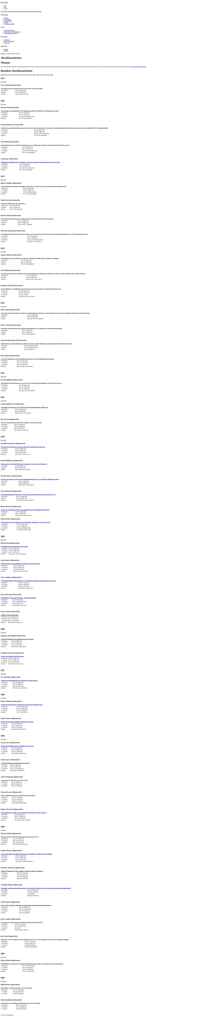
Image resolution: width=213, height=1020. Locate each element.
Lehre (3, 27)
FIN (5, 7)
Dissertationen (7, 21)
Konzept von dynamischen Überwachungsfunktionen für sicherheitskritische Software (25, 510)
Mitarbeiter (7, 40)
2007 (33, 75)
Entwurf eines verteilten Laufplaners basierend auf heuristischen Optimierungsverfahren (26, 905)
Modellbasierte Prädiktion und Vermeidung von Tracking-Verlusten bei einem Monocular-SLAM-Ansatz (30, 162)
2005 (41, 75)
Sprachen (4, 46)
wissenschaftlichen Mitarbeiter (138, 66)
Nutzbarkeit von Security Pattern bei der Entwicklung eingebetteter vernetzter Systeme (25, 522)
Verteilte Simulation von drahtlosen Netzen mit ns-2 (15, 763)
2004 (44, 75)
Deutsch (6, 51)
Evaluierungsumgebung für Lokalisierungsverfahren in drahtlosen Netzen (22, 704)
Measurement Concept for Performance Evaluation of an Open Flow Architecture (24, 464)
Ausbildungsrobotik (9, 24)
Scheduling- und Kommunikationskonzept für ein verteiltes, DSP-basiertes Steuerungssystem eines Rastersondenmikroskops (36, 888)
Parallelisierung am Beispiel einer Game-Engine (14, 546)
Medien (6, 22)
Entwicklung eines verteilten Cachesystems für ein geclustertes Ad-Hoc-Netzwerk (23, 812)
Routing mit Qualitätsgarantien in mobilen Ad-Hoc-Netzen (17, 746)
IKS (5, 5)
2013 (12, 75)
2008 (30, 75)
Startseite (3, 53)
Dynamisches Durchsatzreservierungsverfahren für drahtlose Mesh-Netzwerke (23, 447)
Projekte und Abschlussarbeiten (12, 32)
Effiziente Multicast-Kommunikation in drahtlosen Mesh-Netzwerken (20, 563)
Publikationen (7, 19)
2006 (37, 75)
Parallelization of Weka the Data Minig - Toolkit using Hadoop (18, 598)
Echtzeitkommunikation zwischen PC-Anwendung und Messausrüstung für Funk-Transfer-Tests (28, 494)
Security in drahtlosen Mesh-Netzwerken (12, 656)
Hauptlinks (4, 2)
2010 (23, 75)
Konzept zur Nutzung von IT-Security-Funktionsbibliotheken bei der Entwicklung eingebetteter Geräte (30, 479)
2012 (16, 75)
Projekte (6, 18)
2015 (5, 75)
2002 (51, 75)
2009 (26, 75)
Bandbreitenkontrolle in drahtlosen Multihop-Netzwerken (17, 722)
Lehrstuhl (4, 37)
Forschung (4, 15)
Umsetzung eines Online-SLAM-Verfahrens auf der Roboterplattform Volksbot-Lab (24, 407)
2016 (2, 75)
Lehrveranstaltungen (9, 30)
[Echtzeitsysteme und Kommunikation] (11, 11)
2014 (8, 75)
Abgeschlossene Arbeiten (10, 33)
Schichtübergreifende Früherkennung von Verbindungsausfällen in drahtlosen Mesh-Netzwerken (28, 581)
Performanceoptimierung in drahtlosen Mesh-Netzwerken (17, 639)
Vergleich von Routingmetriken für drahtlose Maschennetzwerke (19, 680)
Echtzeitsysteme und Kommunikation (32, 11)
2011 (19, 75)
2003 (48, 75)
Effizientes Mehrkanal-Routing (9, 615)
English (6, 49)
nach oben (3, 82)
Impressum (7, 43)
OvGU (6, 8)
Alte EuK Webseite (9, 41)
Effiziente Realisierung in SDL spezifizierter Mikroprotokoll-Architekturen (22, 871)
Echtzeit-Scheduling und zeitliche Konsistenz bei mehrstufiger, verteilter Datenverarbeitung (26, 854)
